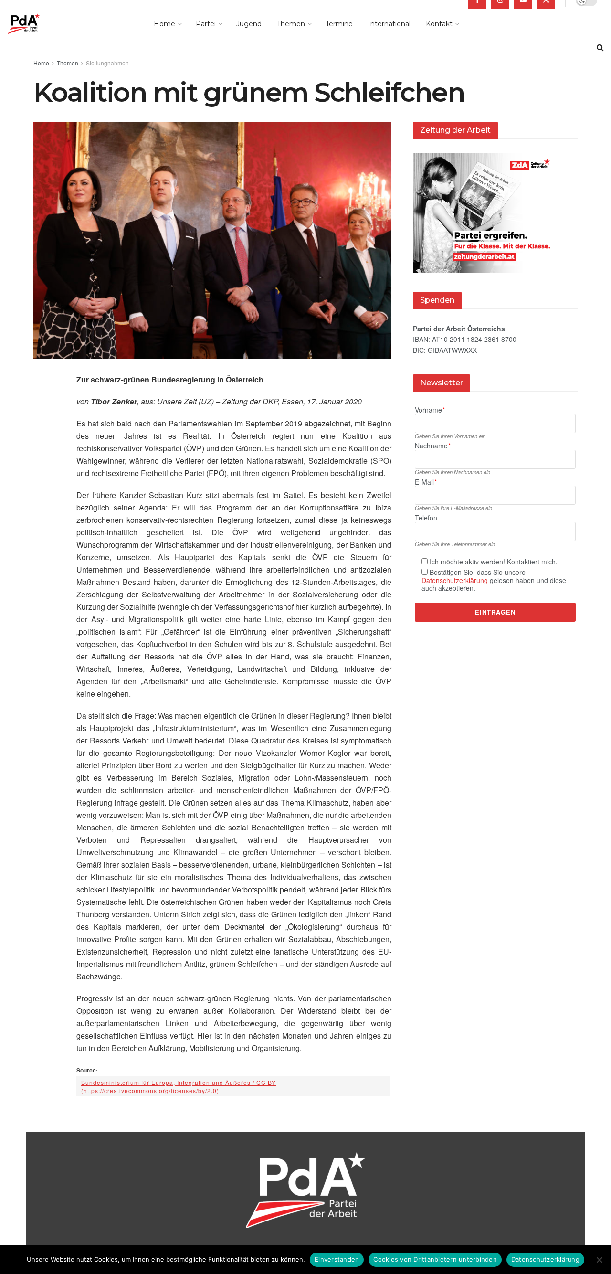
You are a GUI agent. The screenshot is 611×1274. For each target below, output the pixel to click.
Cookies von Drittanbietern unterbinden (435, 1259)
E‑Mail (425, 482)
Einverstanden (337, 1259)
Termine (339, 24)
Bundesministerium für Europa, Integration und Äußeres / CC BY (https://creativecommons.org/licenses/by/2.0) (178, 1086)
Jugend (249, 24)
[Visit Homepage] (37, 23)
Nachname (432, 446)
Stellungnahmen (107, 63)
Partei (206, 24)
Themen (291, 24)
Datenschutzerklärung (454, 580)
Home (164, 24)
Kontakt (439, 24)
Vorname (429, 410)
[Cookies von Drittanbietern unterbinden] (599, 1259)
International (389, 24)
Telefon (426, 518)
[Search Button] (600, 48)
